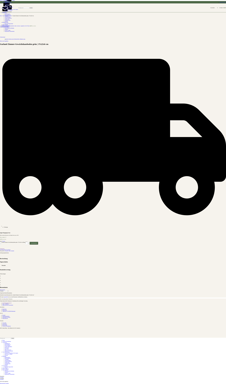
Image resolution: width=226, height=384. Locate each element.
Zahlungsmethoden (5, 316)
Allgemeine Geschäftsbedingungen (8, 311)
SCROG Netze (7, 30)
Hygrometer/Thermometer (9, 31)
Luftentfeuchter (7, 20)
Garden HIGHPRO (8, 2)
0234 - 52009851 (5, 304)
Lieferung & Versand (6, 317)
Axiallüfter (7, 16)
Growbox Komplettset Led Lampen (11, 353)
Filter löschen (2, 289)
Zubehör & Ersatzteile (9, 350)
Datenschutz (4, 310)
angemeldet (6, 296)
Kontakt (3, 315)
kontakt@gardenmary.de (6, 302)
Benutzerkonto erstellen (4, 383)
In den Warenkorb (34, 243)
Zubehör (6, 21)
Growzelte (4, 322)
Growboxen (4, 323)
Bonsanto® (7, 347)
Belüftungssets (7, 13)
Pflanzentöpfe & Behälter (9, 28)
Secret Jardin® (7, 1)
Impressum (4, 309)
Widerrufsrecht (5, 318)
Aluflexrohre (7, 19)
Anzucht (6, 29)
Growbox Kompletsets (6, 326)
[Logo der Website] (4, 12)
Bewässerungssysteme (9, 23)
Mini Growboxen (8, 349)
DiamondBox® (7, 0)
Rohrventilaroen (8, 14)
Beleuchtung (4, 325)
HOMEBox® (7, 343)
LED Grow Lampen (8, 354)
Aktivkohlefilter (8, 17)
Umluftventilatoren (8, 18)
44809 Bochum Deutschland (7, 305)
